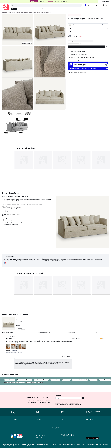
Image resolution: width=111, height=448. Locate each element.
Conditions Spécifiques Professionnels (55, 444)
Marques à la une (59, 8)
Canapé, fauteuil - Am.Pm (9, 379)
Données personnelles (90, 444)
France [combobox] (105, 444)
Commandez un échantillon (73, 43)
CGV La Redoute (5, 444)
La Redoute (4, 12)
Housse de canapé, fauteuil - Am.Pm (24, 379)
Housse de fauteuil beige (9, 382)
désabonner (72, 403)
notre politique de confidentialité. (74, 404)
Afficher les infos (55, 427)
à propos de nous (64, 419)
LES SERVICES (38, 419)
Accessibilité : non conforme (31, 445)
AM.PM (69, 16)
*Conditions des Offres (7, 445)
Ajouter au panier (86, 47)
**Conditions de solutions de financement (19, 445)
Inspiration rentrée (39, 8)
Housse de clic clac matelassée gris (41, 379)
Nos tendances (49, 8)
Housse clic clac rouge (30, 382)
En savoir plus (97, 435)
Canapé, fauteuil (11, 12)
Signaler (69, 356)
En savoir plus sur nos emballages (11, 224)
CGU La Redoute (65, 444)
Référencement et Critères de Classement (28, 444)
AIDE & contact (14, 419)
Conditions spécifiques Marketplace (14, 444)
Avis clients (71, 444)
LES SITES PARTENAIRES (90, 419)
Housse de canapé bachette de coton (80, 379)
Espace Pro (104, 8)
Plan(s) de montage (8, 220)
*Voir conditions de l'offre (61, 400)
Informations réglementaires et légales (42, 444)
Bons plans (30, 8)
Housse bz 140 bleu (20, 382)
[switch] (90, 65)
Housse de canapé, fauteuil (22, 12)
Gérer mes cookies (98, 444)
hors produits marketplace (79, 65)
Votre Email (58, 395)
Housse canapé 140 (94, 379)
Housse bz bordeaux (66, 379)
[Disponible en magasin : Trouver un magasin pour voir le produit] (107, 60)
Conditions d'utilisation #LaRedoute (80, 444)
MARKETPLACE (88, 422)
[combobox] (49, 332)
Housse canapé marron (55, 379)
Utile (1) (63, 356)
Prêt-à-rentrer (22, 8)
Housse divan (40, 382)
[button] (107, 5)
